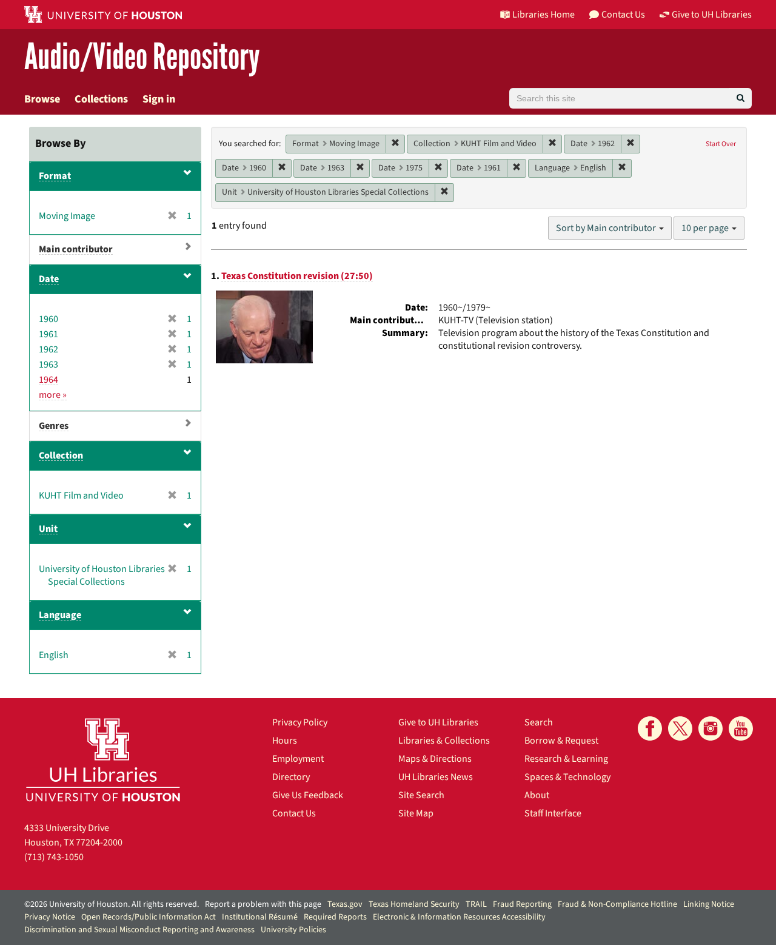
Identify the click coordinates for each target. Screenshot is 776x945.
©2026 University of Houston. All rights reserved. (111, 904)
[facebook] (650, 728)
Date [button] (49, 279)
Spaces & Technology (567, 777)
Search (538, 722)
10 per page (706, 228)
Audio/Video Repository (142, 57)
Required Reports (335, 917)
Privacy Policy (299, 722)
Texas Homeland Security (414, 904)
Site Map (415, 813)
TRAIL (476, 904)
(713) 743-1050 (54, 857)
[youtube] (741, 728)
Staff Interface (552, 813)
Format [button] (55, 176)
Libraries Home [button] (543, 14)
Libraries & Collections (444, 740)
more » (53, 395)
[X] (680, 728)
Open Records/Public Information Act (148, 917)
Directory (291, 777)
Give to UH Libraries (438, 722)
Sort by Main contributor (607, 228)
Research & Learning (566, 758)
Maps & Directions (435, 758)
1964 (48, 379)
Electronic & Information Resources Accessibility (459, 917)
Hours (284, 740)
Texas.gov (345, 904)
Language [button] (60, 615)
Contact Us (294, 813)
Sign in (158, 99)
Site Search (421, 795)
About (536, 795)
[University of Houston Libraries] (103, 759)
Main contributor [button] (76, 249)
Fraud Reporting (522, 904)
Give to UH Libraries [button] (712, 14)
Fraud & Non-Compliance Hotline (617, 904)
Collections (101, 99)
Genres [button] (54, 425)
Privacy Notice (49, 917)
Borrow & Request (561, 740)
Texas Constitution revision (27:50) (297, 276)
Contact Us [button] (623, 14)
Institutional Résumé (260, 917)
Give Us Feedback (307, 795)
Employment (298, 758)
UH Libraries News (435, 777)
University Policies (293, 930)
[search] (740, 98)
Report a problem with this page (263, 904)
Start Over (721, 144)
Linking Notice (708, 904)
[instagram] (710, 728)
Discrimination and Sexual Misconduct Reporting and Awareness (139, 930)
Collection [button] (61, 455)
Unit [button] (48, 529)
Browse (42, 99)
